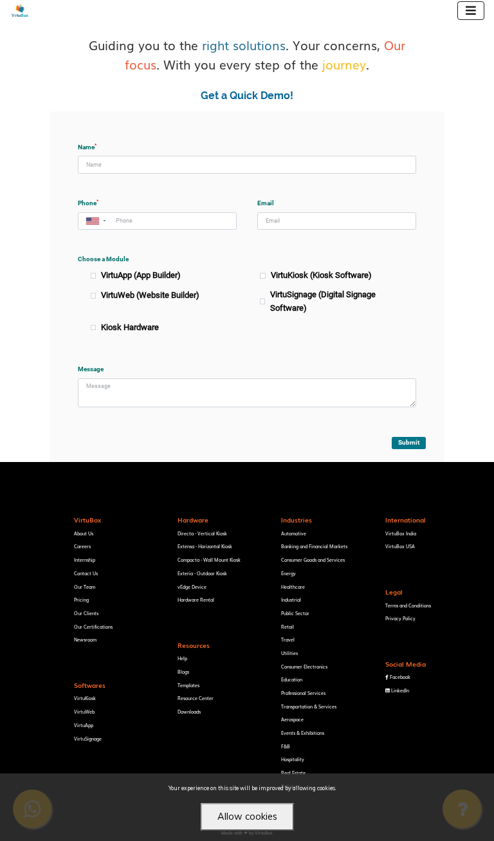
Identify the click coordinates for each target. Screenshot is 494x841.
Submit (408, 442)
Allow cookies (247, 816)
